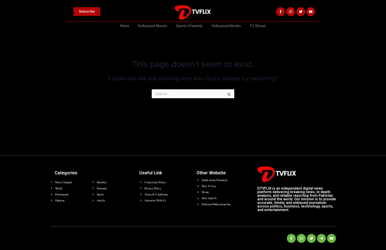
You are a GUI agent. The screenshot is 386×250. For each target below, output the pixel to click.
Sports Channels (189, 26)
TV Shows (258, 26)
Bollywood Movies (152, 26)
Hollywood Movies (226, 26)
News (124, 26)
